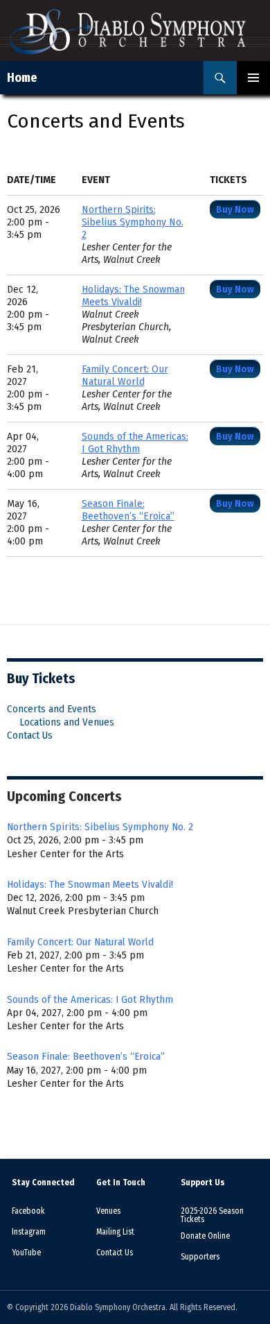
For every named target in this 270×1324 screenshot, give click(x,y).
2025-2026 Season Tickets (212, 1215)
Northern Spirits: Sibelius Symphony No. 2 (132, 222)
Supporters (200, 1257)
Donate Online (205, 1236)
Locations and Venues (66, 722)
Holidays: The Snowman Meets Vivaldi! (133, 296)
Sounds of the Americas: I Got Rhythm (135, 443)
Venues (108, 1211)
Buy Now (235, 210)
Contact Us (30, 735)
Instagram (29, 1232)
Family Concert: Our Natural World (125, 375)
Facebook (28, 1211)
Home (22, 77)
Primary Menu (253, 77)
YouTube (26, 1252)
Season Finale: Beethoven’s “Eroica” (128, 510)
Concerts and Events (51, 709)
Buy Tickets (41, 678)
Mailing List (115, 1232)
